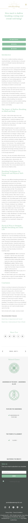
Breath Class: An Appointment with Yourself (12, 319)
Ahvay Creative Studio (14, 518)
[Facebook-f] (9, 507)
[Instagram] (5, 507)
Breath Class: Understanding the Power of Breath (13, 322)
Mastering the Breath (14, 459)
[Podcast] (17, 507)
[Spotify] (13, 507)
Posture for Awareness (14, 409)
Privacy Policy (9, 512)
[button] (5, 336)
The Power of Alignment (14, 434)
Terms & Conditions (17, 512)
